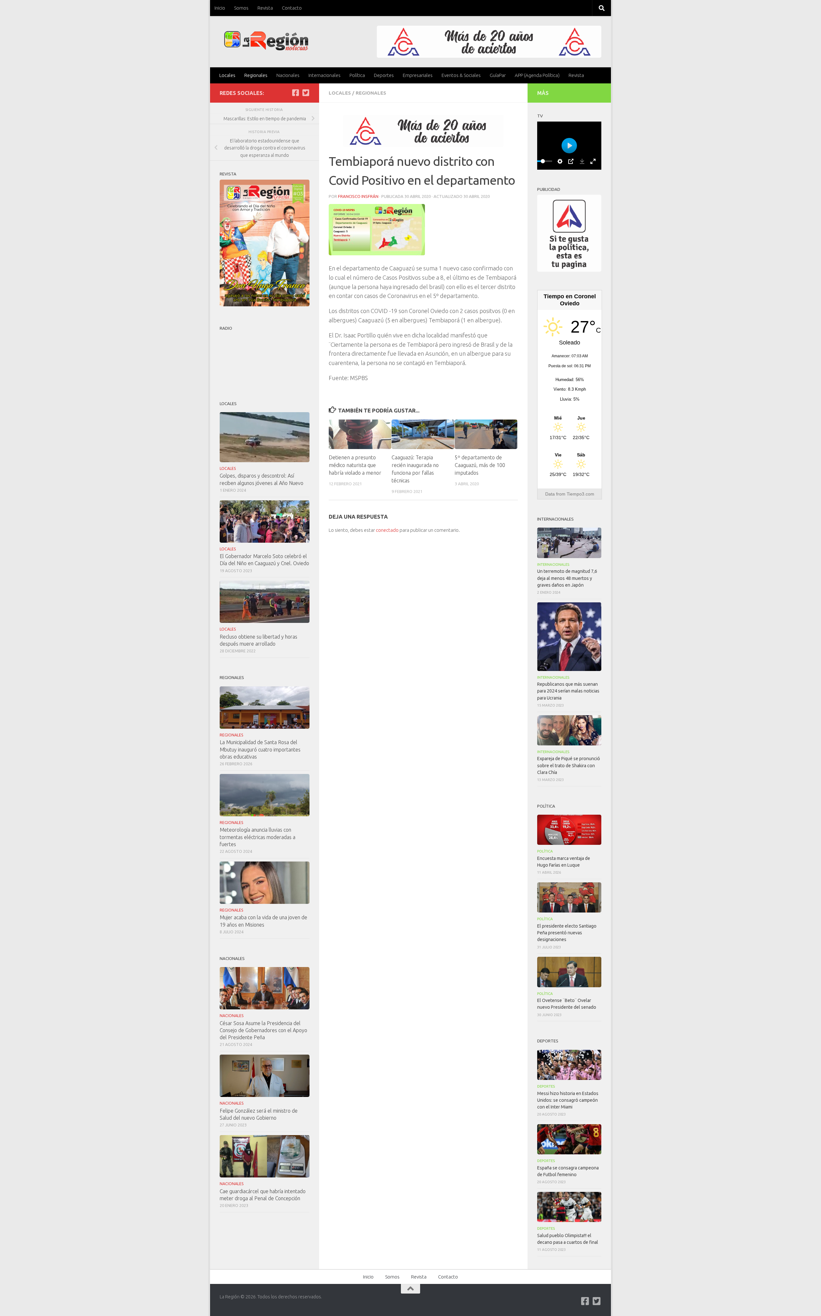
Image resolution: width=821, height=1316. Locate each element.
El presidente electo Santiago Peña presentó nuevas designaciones (567, 932)
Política (357, 75)
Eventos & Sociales (461, 75)
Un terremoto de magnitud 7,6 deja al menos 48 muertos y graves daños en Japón (567, 578)
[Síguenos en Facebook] (295, 93)
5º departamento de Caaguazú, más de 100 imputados (480, 465)
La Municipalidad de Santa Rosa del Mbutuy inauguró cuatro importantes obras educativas (260, 749)
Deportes (384, 75)
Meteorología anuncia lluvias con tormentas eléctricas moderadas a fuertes (257, 837)
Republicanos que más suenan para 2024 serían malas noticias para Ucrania (568, 691)
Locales (227, 75)
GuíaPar (498, 75)
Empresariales (418, 75)
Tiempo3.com (580, 494)
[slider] (542, 161)
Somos (241, 8)
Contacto (292, 8)
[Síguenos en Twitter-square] (305, 93)
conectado (387, 530)
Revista (265, 8)
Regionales (255, 75)
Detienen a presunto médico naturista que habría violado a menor (355, 465)
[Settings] (560, 161)
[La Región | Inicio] (266, 41)
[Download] (582, 161)
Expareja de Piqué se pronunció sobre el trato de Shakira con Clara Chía (568, 765)
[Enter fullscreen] (593, 161)
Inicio (220, 8)
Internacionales (325, 75)
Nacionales (288, 75)
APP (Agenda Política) (537, 75)
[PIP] (571, 161)
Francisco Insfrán (358, 196)
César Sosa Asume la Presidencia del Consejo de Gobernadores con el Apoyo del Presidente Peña (263, 1030)
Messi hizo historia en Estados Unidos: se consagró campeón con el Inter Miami (567, 1100)
